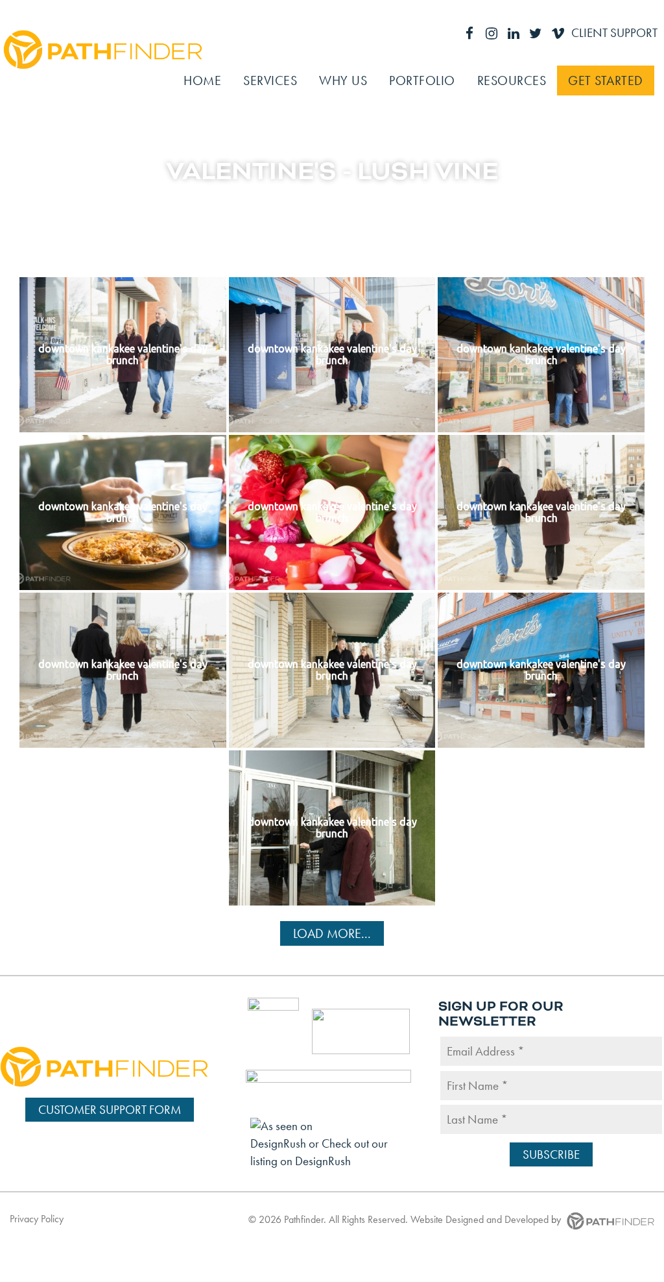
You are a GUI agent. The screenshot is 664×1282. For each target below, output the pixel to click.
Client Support (614, 33)
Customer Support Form (109, 1110)
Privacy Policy (37, 1219)
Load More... (332, 933)
